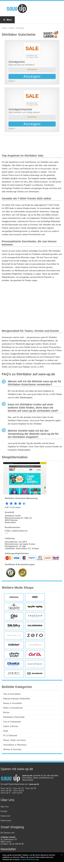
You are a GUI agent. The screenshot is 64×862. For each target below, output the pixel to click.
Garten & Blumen (10, 726)
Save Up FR (30, 788)
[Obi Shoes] (14, 616)
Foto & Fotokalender (12, 722)
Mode (11, 28)
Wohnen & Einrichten (12, 749)
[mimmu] (14, 597)
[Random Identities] (14, 635)
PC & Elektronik (10, 735)
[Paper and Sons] (35, 645)
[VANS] (35, 597)
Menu (9, 19)
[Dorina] (14, 645)
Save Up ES (18, 790)
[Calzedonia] (35, 626)
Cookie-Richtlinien (28, 859)
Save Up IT (5, 793)
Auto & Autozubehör (12, 694)
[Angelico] (35, 616)
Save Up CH (6, 788)
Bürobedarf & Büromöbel (13, 717)
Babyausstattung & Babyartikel (16, 698)
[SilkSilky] (14, 626)
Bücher (6, 712)
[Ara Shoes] (35, 654)
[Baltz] (14, 664)
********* (32, 70)
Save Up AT (17, 793)
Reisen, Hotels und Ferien (14, 740)
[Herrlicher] (14, 607)
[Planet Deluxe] (35, 664)
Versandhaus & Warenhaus (15, 745)
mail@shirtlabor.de (19, 531)
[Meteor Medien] (35, 607)
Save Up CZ (18, 788)
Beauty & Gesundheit (12, 703)
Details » (11, 81)
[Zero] (35, 635)
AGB (6, 533)
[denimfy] (14, 673)
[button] (61, 854)
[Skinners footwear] (35, 673)
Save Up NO (6, 790)
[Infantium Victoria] (14, 654)
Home (4, 28)
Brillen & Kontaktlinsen (13, 708)
